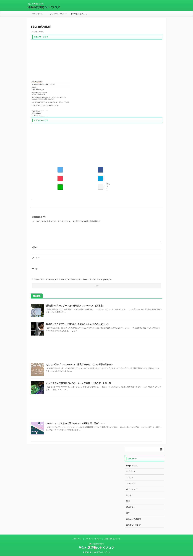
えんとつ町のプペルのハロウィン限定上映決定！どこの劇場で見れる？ (79, 364)
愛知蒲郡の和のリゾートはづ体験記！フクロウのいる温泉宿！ (75, 305)
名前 (35, 247)
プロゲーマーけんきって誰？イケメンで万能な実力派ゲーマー (75, 423)
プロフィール (37, 14)
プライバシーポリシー (58, 14)
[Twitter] (60, 169)
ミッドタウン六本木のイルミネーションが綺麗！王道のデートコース (78, 383)
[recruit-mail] (100, 178)
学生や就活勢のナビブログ (44, 7)
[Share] (100, 169)
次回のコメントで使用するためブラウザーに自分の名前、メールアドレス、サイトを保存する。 (74, 279)
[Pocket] (60, 178)
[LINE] (60, 186)
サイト (35, 269)
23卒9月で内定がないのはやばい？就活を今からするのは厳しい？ (77, 324)
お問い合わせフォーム (79, 14)
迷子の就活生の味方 (96, 544)
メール (35, 258)
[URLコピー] (100, 186)
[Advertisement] (96, 59)
